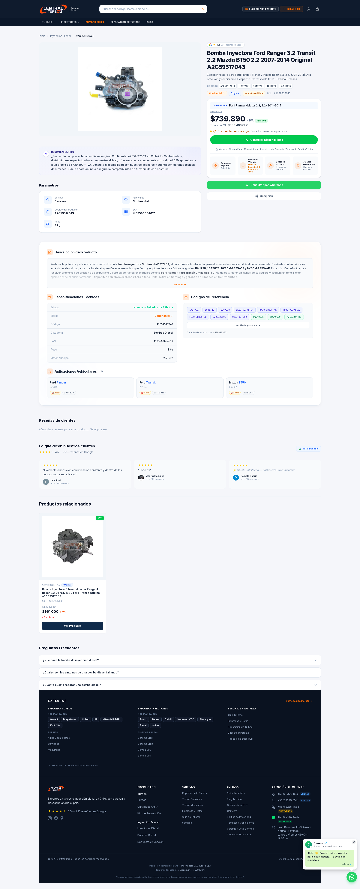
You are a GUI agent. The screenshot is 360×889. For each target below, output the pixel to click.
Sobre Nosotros (236, 793)
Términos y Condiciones (240, 822)
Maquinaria (54, 749)
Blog (149, 22)
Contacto (232, 811)
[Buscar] (203, 9)
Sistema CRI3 (145, 743)
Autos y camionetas (59, 737)
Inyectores (68, 22)
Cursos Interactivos (237, 805)
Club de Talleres (191, 817)
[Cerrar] (354, 842)
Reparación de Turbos (125, 22)
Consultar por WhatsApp (266, 184)
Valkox (155, 725)
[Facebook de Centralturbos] (56, 818)
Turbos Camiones (192, 799)
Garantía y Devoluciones (240, 828)
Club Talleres (235, 715)
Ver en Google (310, 448)
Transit (151, 382)
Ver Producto (72, 625)
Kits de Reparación (149, 813)
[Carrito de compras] (317, 9)
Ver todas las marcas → (299, 701)
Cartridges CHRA (147, 806)
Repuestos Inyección (150, 841)
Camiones (53, 743)
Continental (215, 93)
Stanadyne (205, 719)
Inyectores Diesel (148, 828)
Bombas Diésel (95, 22)
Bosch (143, 719)
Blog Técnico (234, 799)
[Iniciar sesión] (308, 9)
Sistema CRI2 (145, 737)
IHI (95, 719)
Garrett (54, 719)
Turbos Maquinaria (192, 805)
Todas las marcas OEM (240, 738)
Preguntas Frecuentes (239, 834)
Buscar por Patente (238, 732)
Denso (156, 719)
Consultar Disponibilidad (266, 139)
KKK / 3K (55, 725)
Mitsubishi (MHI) (111, 719)
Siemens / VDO (185, 719)
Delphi (168, 719)
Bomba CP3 (144, 749)
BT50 (242, 382)
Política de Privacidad (239, 817)
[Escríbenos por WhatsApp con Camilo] (351, 877)
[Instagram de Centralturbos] (50, 818)
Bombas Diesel (146, 835)
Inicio (42, 35)
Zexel (143, 725)
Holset (85, 719)
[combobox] (153, 9)
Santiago (187, 822)
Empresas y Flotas (238, 721)
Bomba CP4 (144, 755)
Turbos (47, 22)
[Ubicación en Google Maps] (62, 818)
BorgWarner (70, 719)
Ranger (61, 382)
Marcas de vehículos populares (75, 765)
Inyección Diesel (60, 35)
